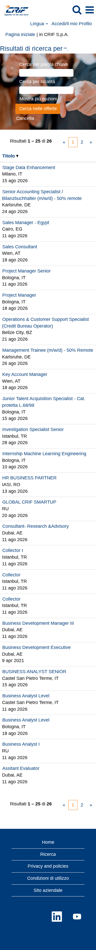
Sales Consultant (19, 246)
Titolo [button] (9, 156)
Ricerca (48, 854)
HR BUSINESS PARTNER (29, 477)
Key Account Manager (24, 374)
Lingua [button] (37, 23)
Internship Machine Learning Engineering (44, 453)
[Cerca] (76, 10)
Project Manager (19, 295)
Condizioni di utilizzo (48, 878)
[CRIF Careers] (14, 10)
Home (48, 842)
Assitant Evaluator (20, 768)
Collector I (12, 550)
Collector (11, 574)
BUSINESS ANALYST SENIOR (34, 671)
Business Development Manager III (38, 623)
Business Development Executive (36, 647)
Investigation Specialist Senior (33, 429)
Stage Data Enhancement (28, 167)
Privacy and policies (48, 866)
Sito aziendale (48, 890)
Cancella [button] (25, 118)
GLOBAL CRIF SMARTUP (29, 502)
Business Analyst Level (25, 695)
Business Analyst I (21, 744)
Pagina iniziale (20, 34)
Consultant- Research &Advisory (35, 526)
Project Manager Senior (26, 271)
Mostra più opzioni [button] (38, 98)
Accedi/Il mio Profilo (71, 23)
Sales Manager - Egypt (25, 222)
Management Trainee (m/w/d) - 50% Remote (47, 350)
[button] (89, 10)
